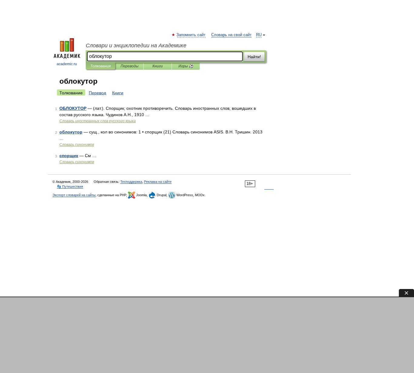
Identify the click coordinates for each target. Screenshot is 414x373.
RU (259, 35)
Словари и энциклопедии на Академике (136, 45)
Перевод (97, 92)
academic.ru (67, 64)
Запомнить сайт (191, 35)
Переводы (130, 66)
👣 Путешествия (70, 186)
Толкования (100, 66)
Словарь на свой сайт (231, 35)
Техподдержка (131, 181)
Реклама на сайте (158, 181)
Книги (157, 66)
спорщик (68, 155)
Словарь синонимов (76, 145)
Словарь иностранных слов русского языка (97, 121)
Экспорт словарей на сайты (73, 195)
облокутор (70, 131)
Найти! (254, 56)
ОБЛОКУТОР (72, 108)
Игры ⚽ (186, 66)
